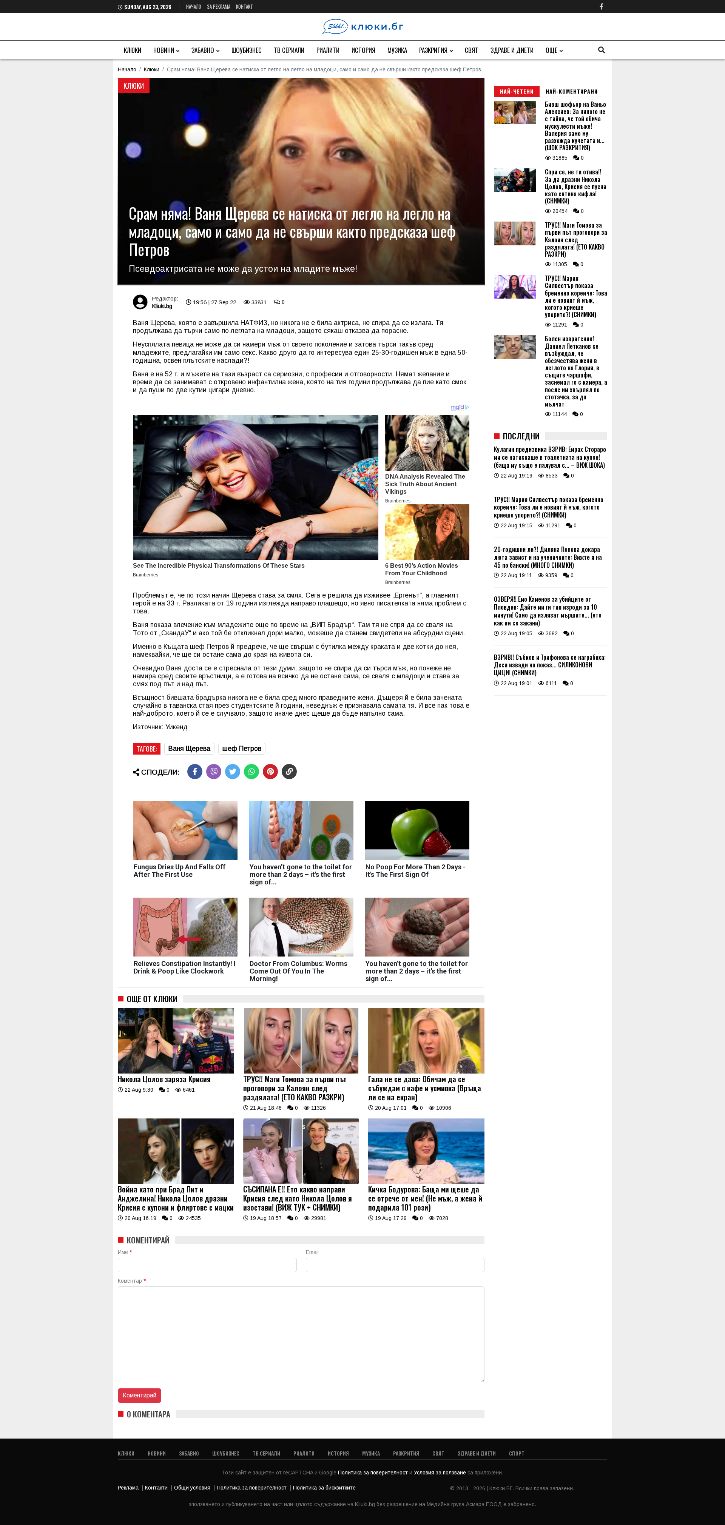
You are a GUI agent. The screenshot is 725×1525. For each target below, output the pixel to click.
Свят (471, 50)
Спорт (516, 1453)
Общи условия (192, 1487)
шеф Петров (241, 748)
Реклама (128, 1487)
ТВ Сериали (289, 50)
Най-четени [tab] (517, 91)
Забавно (202, 50)
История (363, 50)
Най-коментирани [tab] (572, 91)
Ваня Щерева (189, 748)
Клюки (132, 50)
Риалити (327, 50)
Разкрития (433, 50)
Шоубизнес (246, 50)
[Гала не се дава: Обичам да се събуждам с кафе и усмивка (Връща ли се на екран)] (426, 1072)
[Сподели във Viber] (213, 771)
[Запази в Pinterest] (270, 771)
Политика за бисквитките (324, 1487)
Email (312, 1252)
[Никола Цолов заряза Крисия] (176, 1072)
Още (551, 50)
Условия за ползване (440, 1473)
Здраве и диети (512, 50)
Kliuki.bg (162, 306)
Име (125, 1252)
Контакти (156, 1487)
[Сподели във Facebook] (194, 771)
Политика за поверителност (373, 1473)
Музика (397, 50)
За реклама (218, 6)
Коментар (132, 1280)
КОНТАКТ (244, 6)
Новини (163, 50)
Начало (193, 6)
